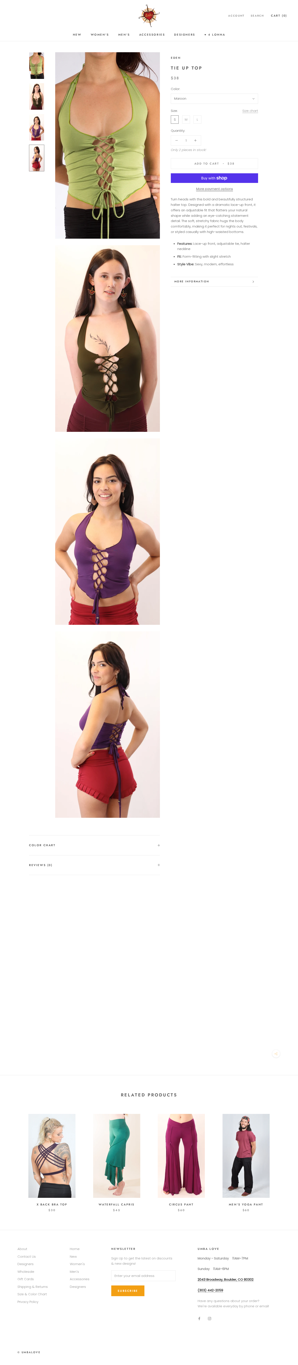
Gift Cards (25, 1279)
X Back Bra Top (52, 1204)
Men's (124, 35)
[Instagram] (209, 1318)
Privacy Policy (27, 1301)
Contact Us (26, 1256)
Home (75, 1249)
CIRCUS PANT (181, 1204)
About (22, 1249)
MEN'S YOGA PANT (246, 1204)
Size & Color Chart (32, 1294)
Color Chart (42, 845)
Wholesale (25, 1271)
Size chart (250, 110)
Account (236, 16)
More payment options (214, 188)
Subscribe (128, 1291)
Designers (184, 35)
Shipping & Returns (32, 1286)
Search (257, 16)
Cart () (279, 16)
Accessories (152, 35)
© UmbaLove (28, 1352)
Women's (100, 35)
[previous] (14, 1158)
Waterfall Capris (117, 1204)
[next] (284, 1158)
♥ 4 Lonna (214, 35)
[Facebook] (199, 1318)
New (77, 35)
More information (191, 281)
